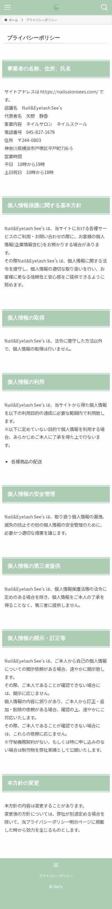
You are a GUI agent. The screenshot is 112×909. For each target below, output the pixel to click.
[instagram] (56, 865)
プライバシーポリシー (56, 875)
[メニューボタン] (7, 7)
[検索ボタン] (104, 7)
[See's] (56, 7)
